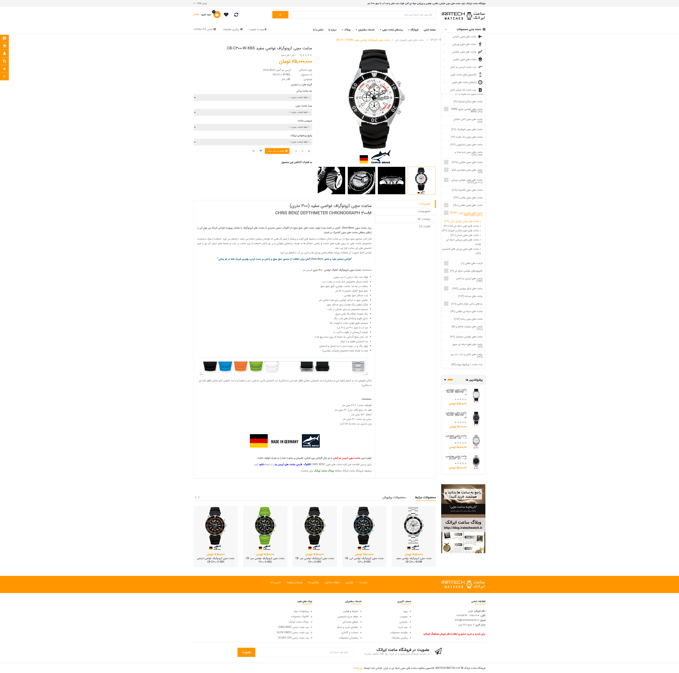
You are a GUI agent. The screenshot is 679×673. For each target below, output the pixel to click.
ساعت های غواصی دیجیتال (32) (466, 337)
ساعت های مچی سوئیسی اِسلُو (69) (467, 171)
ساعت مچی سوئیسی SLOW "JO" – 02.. (456, 457)
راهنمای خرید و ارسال (347, 627)
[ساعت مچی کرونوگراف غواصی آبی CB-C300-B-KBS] (364, 528)
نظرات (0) (424, 226)
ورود (261, 29)
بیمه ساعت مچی (303, 106)
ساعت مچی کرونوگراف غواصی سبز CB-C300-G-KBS (314, 560)
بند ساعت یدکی (304, 91)
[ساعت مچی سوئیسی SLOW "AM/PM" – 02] (476, 418)
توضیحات (424, 204)
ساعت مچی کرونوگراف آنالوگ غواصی (342, 270)
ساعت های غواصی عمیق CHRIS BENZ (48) (467, 110)
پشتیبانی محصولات (348, 638)
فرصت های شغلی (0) (472, 263)
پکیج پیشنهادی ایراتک (301, 135)
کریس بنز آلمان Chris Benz (277, 70)
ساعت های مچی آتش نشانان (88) (468, 120)
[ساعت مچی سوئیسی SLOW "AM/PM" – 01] (476, 395)
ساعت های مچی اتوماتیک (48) (467, 129)
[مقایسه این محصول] (254, 151)
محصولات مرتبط (425, 497)
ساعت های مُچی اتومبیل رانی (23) (461, 221)
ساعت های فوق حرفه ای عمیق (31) (467, 345)
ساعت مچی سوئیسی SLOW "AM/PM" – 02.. (456, 415)
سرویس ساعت (305, 121)
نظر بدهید (285, 55)
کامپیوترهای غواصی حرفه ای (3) (466, 271)
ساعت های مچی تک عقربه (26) (467, 137)
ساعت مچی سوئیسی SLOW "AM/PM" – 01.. (456, 392)
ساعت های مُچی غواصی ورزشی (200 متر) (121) (467, 181)
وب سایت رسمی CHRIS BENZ (293, 627)
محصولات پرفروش (394, 497)
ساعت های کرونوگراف (254, 228)
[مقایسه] (236, 16)
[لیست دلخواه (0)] (224, 15)
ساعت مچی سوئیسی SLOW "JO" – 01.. (456, 437)
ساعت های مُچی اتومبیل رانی (409, 40)
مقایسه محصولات (399, 632)
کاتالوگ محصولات (300, 617)
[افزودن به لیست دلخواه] (261, 151)
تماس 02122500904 (203, 29)
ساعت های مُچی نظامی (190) (468, 205)
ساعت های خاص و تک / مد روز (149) (467, 355)
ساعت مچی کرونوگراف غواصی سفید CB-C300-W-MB (414, 560)
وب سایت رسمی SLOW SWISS (293, 632)
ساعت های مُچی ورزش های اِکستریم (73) (461, 251)
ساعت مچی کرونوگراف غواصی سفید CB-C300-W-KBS (363, 40)
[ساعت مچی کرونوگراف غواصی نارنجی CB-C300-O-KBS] (216, 528)
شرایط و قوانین (350, 611)
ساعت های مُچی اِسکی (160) (465, 235)
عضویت (253, 29)
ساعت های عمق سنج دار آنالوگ (299, 228)
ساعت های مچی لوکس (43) (468, 198)
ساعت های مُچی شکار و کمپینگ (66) (460, 230)
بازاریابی (350, 582)
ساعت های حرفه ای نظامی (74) (466, 311)
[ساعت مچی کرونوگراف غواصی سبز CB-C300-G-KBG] (265, 528)
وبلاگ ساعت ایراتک (299, 622)
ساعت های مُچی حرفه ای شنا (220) (461, 226)
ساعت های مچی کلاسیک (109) (467, 190)
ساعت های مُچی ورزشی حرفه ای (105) (463, 242)
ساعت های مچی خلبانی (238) (467, 162)
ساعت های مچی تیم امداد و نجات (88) (469, 153)
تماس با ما (276, 582)
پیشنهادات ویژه (301, 611)
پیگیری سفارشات (231, 29)
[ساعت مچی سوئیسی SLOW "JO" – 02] (476, 462)
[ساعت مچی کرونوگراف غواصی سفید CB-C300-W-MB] (414, 528)
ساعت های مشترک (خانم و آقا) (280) (467, 328)
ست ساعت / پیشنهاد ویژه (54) (467, 364)
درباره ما (364, 582)
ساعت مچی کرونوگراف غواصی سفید (341, 206)
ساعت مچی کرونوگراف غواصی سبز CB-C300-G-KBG (265, 560)
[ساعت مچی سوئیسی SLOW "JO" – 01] (476, 441)
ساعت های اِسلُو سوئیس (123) (467, 289)
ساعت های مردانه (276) (470, 296)
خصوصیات (424, 211)
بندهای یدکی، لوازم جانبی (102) (467, 304)
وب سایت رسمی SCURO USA (293, 638)
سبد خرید (403, 627)
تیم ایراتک (358, 668)
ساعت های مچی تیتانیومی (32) (467, 144)
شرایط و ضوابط (294, 582)
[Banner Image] (463, 518)
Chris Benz (348, 228)
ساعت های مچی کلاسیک (345, 232)
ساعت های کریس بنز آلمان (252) (469, 280)
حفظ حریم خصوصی (348, 617)
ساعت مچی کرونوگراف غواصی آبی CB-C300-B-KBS (364, 560)
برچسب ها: (423, 219)
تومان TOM (201, 3)
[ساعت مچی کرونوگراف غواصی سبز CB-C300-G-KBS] (315, 528)
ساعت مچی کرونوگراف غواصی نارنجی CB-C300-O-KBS (215, 560)
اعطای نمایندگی (350, 622)
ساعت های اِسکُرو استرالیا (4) (468, 101)
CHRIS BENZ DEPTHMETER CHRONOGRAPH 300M (323, 213)
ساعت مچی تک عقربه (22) (469, 94)
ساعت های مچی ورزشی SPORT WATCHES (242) (466, 214)
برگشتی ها (313, 582)
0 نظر (294, 55)
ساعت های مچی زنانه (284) (468, 319)
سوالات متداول (332, 582)
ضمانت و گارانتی (349, 632)
